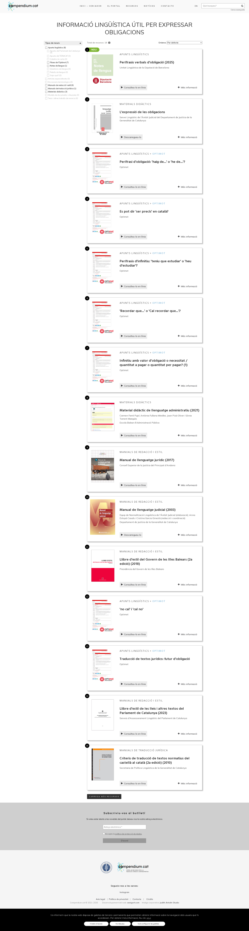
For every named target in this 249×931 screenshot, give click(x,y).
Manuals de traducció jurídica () (62, 88)
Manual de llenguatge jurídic (147, 460)
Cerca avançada (238, 10)
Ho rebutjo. (120, 924)
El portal (113, 6)
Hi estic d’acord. (96, 924)
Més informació (189, 87)
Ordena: (163, 42)
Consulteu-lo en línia (135, 87)
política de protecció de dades (128, 834)
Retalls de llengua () (59, 72)
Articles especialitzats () (59, 79)
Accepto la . (123, 834)
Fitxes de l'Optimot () (59, 62)
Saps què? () (56, 75)
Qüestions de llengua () (60, 69)
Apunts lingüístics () (57, 48)
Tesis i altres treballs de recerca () (63, 98)
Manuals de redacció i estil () (61, 85)
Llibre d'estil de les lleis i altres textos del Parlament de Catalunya (152, 711)
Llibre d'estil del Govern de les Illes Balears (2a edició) (156, 562)
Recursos (132, 6)
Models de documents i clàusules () (63, 95)
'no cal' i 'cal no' (131, 609)
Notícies (149, 6)
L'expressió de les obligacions (142, 112)
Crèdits (149, 899)
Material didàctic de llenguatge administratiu (159, 410)
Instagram (124, 892)
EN (196, 6)
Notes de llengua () (58, 66)
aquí (149, 918)
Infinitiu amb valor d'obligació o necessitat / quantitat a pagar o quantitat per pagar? (153, 363)
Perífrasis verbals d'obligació (147, 62)
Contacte (167, 6)
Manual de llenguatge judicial (148, 510)
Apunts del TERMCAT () (60, 56)
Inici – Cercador (91, 6)
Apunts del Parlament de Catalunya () (65, 52)
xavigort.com (133, 902)
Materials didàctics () (57, 92)
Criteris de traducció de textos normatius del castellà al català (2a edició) (154, 761)
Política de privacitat (118, 899)
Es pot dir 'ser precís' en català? (144, 211)
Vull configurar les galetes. (148, 924)
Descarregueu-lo (132, 137)
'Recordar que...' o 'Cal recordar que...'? (150, 311)
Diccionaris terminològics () (60, 82)
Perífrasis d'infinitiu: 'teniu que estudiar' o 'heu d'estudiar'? (155, 263)
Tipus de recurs (52, 43)
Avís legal (100, 899)
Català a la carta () (58, 59)
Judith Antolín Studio (169, 902)
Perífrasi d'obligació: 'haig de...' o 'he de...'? (152, 162)
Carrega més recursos (104, 797)
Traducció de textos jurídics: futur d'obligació (155, 659)
